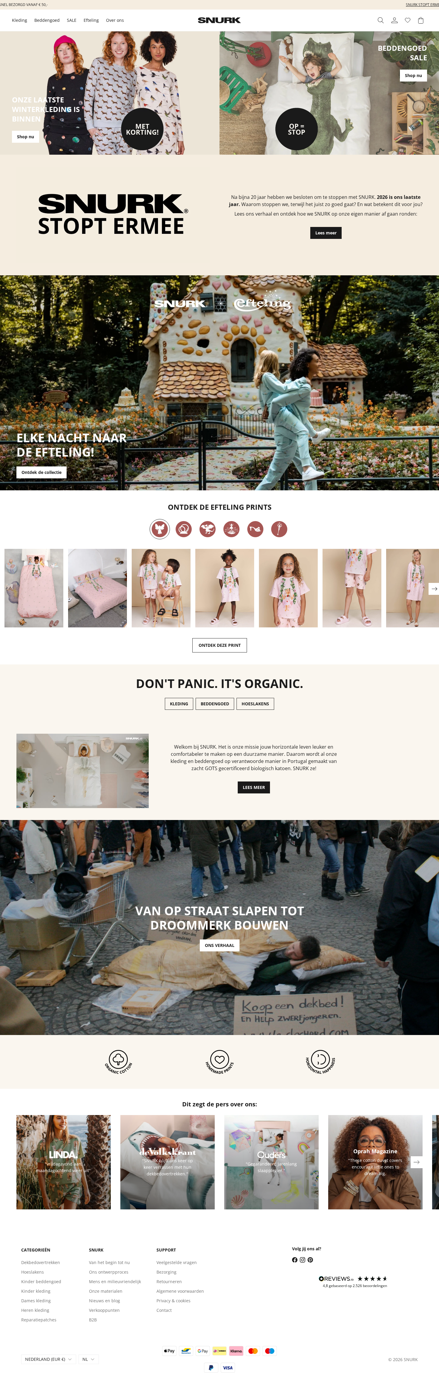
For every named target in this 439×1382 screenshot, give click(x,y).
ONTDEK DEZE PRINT (220, 645)
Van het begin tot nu (109, 1262)
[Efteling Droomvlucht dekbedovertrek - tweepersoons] (97, 588)
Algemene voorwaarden (180, 1291)
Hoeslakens (32, 1272)
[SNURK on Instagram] (302, 1260)
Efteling (91, 20)
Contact (164, 1310)
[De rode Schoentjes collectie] (255, 529)
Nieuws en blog (104, 1300)
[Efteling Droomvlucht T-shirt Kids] (288, 588)
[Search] (380, 20)
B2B (93, 1320)
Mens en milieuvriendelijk (115, 1281)
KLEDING (179, 704)
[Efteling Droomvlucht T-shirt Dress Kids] (224, 588)
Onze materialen (105, 1291)
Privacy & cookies (173, 1300)
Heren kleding (35, 1310)
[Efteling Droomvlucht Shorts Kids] (352, 588)
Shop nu (25, 136)
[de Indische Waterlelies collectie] (231, 529)
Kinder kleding (35, 1291)
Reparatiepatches (38, 1320)
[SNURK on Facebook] (294, 1260)
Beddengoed (47, 20)
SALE (71, 20)
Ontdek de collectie (42, 472)
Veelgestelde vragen (176, 1262)
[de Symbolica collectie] (279, 529)
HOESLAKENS (255, 704)
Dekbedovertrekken (40, 1262)
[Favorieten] (407, 20)
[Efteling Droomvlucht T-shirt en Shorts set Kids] (161, 588)
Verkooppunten (104, 1310)
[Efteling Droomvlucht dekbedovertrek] (33, 588)
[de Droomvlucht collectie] (160, 529)
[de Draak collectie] (207, 529)
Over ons (115, 20)
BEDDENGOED (215, 704)
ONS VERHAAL (219, 945)
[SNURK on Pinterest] (310, 1260)
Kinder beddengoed (41, 1281)
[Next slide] (417, 1162)
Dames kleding (36, 1300)
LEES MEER (254, 787)
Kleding (19, 20)
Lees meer (326, 233)
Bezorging (166, 1272)
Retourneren (169, 1281)
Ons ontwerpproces (108, 1272)
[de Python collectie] (184, 529)
